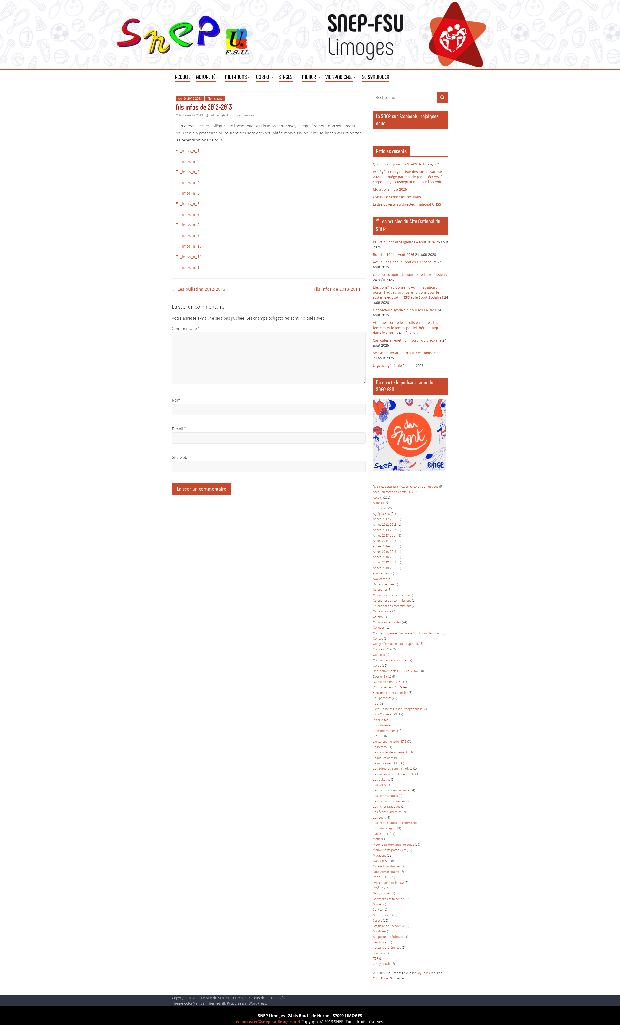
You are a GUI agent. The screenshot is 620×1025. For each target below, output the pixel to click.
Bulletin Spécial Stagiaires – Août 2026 (404, 242)
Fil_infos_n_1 (188, 151)
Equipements (382, 698)
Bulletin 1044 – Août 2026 (393, 254)
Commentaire (186, 329)
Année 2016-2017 (385, 557)
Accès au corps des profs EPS (393, 492)
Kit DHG (378, 736)
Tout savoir (380, 953)
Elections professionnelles (390, 693)
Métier (377, 839)
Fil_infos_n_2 (188, 161)
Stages (377, 920)
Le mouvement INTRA (387, 763)
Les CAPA (379, 785)
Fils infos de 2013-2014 (340, 289)
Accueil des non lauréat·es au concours (405, 262)
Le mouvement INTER (387, 758)
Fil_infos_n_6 (188, 204)
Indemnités (380, 720)
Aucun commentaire (240, 115)
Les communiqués (385, 796)
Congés (378, 638)
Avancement (381, 573)
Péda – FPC (381, 877)
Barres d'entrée (383, 584)
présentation (393, 487)
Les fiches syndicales (387, 812)
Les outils (379, 817)
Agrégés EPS (381, 514)
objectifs (381, 487)
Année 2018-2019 (385, 568)
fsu (374, 487)
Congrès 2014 (382, 649)
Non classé (215, 98)
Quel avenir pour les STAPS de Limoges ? (406, 164)
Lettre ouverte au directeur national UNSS (407, 204)
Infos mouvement (384, 731)
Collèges (379, 628)
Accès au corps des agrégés (419, 487)
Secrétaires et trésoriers (389, 899)
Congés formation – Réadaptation (396, 644)
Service (378, 910)
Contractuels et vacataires (390, 660)
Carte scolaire (382, 611)
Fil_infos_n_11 (189, 257)
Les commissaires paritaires (392, 790)
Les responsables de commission (395, 823)
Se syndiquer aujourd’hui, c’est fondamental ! (410, 353)
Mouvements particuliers (389, 850)
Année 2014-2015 (385, 541)
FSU (376, 704)
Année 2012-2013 (190, 98)
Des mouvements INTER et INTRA (395, 671)
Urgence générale (387, 365)
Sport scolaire (382, 915)
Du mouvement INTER (388, 682)
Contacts (379, 655)
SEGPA (377, 904)
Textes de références (387, 948)
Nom (177, 400)
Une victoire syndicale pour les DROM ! (404, 310)
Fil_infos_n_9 (188, 236)
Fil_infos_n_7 (188, 215)
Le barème (380, 747)
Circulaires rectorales (387, 622)
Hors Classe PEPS (385, 714)
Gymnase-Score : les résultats (397, 197)
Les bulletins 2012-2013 (198, 289)
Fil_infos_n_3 (188, 172)
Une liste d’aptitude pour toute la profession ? (410, 274)
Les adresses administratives (392, 769)
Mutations (379, 855)
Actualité (379, 503)
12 (199, 268)
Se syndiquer (382, 893)
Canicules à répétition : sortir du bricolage (407, 340)
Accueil (377, 497)
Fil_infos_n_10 (189, 246)
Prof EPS (379, 888)
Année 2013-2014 (385, 530)
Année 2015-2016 (385, 552)
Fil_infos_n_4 (188, 183)
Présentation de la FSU (388, 883)
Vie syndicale (382, 964)
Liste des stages (384, 828)
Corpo (377, 666)
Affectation (380, 508)
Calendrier (380, 589)
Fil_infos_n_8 (188, 225)
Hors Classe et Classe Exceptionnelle (398, 709)
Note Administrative (386, 866)
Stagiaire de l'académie (389, 926)
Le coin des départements (391, 752)
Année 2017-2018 (385, 562)
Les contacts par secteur (389, 801)
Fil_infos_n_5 (188, 193)
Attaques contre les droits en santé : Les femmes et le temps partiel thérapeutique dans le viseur (407, 327)
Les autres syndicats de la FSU (393, 774)
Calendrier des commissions (392, 595)
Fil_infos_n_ (186, 268)
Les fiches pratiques (386, 807)
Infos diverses (382, 725)
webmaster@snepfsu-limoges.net (268, 1021)
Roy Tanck (423, 973)
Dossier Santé (382, 676)
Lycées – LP (381, 834)
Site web (179, 458)
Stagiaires (379, 931)
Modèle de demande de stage (393, 845)
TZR (375, 958)
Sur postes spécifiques (388, 937)
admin (215, 115)
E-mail (179, 429)
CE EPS (378, 617)
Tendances (380, 942)
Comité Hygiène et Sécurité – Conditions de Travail (407, 633)
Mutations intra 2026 (390, 189)
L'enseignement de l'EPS (389, 741)
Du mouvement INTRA (388, 687)
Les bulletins (381, 779)
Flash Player (381, 978)
